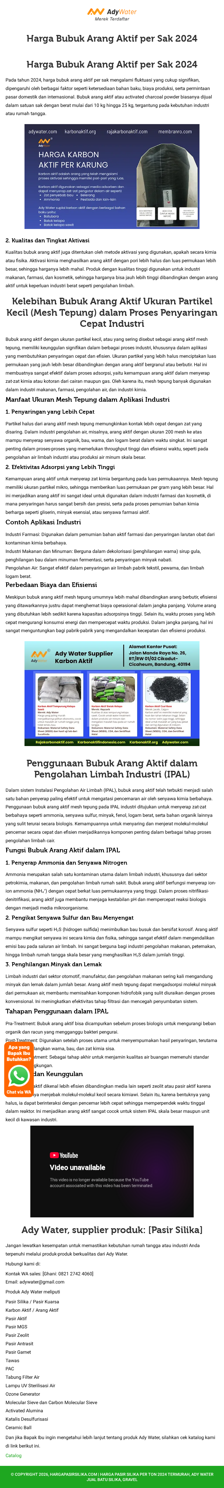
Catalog (14, 1455)
